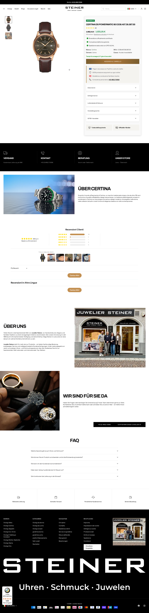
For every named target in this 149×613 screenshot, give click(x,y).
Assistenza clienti (64, 529)
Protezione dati (89, 532)
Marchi (43, 9)
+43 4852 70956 (114, 80)
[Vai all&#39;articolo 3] (8, 35)
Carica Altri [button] (74, 275)
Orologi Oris (7, 546)
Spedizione (87, 538)
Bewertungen (63, 541)
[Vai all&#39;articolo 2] (8, 27)
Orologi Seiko (7, 522)
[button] (62, 234)
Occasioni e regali (32, 9)
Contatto (62, 526)
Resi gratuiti (63, 538)
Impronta (87, 522)
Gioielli (17, 9)
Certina (94, 50)
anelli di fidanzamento (40, 538)
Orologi (9, 9)
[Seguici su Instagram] (144, 606)
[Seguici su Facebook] (139, 606)
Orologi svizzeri (38, 529)
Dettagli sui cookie (90, 529)
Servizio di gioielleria (65, 532)
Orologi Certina (8, 526)
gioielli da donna (38, 532)
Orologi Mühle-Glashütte (11, 540)
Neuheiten (36, 544)
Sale (49, 9)
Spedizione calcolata (100, 34)
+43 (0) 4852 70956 (77, 2)
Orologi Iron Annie (9, 532)
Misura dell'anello (64, 535)
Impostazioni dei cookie (91, 526)
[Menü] (11, 587)
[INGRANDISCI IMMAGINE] (69, 70)
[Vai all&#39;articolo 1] (8, 19)
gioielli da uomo (38, 535)
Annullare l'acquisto (89, 547)
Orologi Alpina (8, 543)
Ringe (23, 9)
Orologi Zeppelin (8, 529)
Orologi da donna (38, 522)
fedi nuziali (36, 541)
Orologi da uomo (38, 526)
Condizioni (87, 541)
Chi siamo (62, 522)
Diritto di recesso (89, 535)
